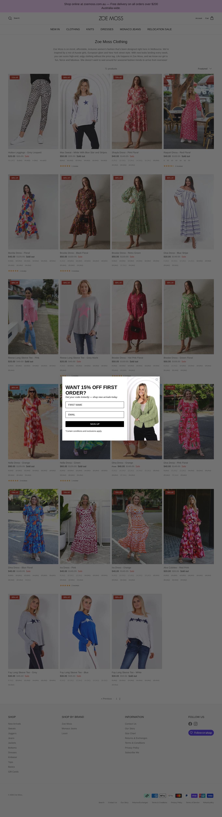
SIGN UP (94, 424)
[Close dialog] (156, 379)
